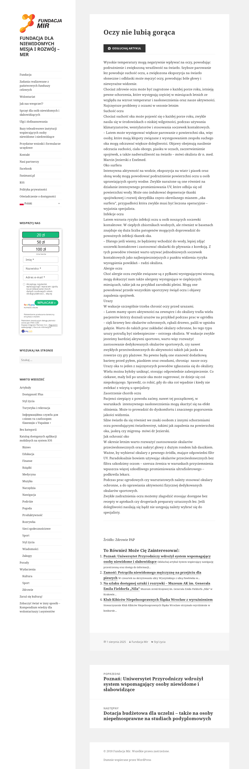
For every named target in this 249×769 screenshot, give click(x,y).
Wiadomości (30, 549)
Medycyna (29, 474)
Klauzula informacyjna (42, 327)
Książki (27, 467)
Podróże (27, 501)
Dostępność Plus (32, 394)
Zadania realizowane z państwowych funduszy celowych (35, 86)
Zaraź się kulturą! (31, 596)
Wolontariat (27, 97)
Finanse (27, 461)
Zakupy (27, 556)
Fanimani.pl (27, 175)
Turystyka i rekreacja (36, 408)
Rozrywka (28, 522)
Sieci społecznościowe (36, 529)
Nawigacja (29, 495)
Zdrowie (27, 590)
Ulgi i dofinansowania (34, 121)
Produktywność (32, 515)
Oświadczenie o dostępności (38, 196)
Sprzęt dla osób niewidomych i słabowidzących (39, 113)
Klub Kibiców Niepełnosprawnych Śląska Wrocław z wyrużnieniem (158, 599)
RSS (22, 182)
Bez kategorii (28, 429)
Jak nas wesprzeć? (31, 103)
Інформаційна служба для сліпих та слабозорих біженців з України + (40, 419)
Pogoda (27, 508)
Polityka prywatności (33, 189)
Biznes (26, 447)
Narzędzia (29, 488)
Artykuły (25, 387)
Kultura (27, 576)
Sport (25, 535)
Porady (24, 562)
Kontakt (25, 155)
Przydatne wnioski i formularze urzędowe (40, 146)
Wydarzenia (28, 569)
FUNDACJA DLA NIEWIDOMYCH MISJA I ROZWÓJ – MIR (40, 46)
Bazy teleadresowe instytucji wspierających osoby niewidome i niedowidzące (38, 133)
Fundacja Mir (140, 642)
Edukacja (28, 454)
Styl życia (28, 401)
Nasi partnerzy (29, 162)
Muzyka (27, 481)
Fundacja (26, 74)
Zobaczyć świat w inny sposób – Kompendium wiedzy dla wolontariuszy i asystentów (40, 607)
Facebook (26, 168)
